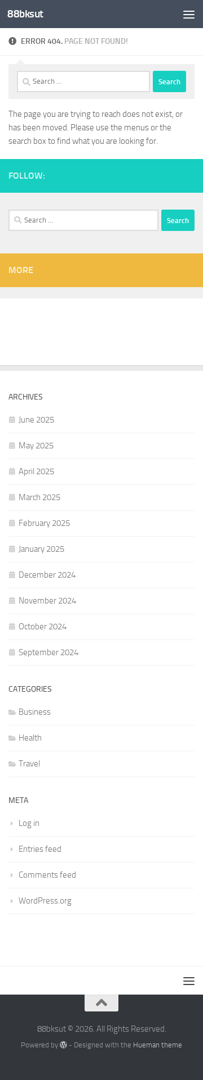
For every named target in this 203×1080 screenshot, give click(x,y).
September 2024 (48, 652)
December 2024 (47, 575)
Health (30, 738)
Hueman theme (157, 1045)
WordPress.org (45, 901)
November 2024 (47, 601)
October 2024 (43, 626)
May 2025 (36, 446)
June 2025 (36, 420)
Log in (29, 823)
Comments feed (47, 875)
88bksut (25, 13)
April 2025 (36, 471)
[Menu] (189, 14)
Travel (29, 764)
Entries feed (40, 849)
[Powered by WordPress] (63, 1045)
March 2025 (39, 497)
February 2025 (44, 523)
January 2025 (41, 549)
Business (35, 712)
